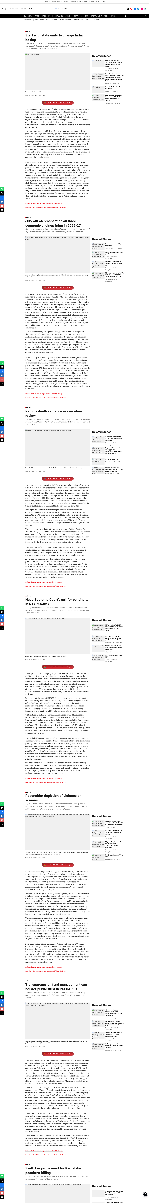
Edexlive (104, 1)
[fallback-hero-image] (98, 63)
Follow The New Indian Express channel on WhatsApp (43, 203)
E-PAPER (30, 9)
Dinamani (45, 1)
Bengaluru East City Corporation (82, 19)
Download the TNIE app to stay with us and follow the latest (45, 207)
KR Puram (96, 19)
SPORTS (76, 16)
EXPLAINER (59, 16)
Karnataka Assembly (65, 19)
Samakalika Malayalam (69, 1)
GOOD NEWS (85, 16)
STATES (36, 16)
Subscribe (23, 9)
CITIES (44, 16)
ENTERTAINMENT (96, 16)
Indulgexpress (95, 1)
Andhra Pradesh (39, 19)
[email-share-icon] (2, 207)
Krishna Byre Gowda (51, 19)
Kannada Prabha (55, 1)
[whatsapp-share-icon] (2, 190)
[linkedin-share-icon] (2, 202)
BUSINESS (68, 16)
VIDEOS (106, 16)
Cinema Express (83, 1)
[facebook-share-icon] (2, 198)
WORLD (30, 16)
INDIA (24, 16)
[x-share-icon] (2, 194)
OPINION (50, 16)
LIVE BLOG (114, 16)
